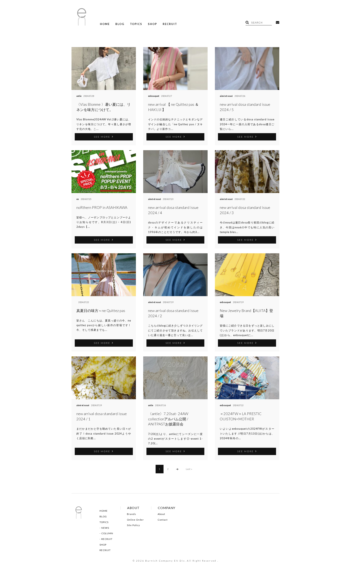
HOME (105, 24)
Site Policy (133, 525)
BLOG (119, 24)
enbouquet (153, 96)
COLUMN (107, 533)
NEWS (105, 528)
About (161, 514)
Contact (163, 520)
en (77, 199)
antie (78, 96)
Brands (131, 514)
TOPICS (136, 24)
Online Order (135, 520)
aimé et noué (226, 96)
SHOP (152, 24)
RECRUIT (170, 24)
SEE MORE (102, 136)
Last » (189, 469)
